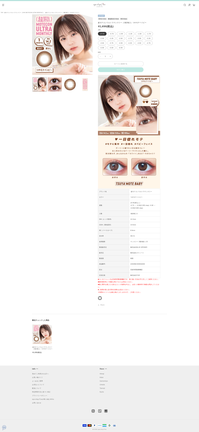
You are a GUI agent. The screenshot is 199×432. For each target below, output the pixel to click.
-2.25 (111, 38)
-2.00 (102, 38)
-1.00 (121, 34)
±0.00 (102, 34)
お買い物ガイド (37, 377)
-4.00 (121, 43)
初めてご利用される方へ (40, 373)
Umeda (102, 384)
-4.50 (139, 43)
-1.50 (139, 34)
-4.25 (130, 43)
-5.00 (102, 48)
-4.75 (148, 43)
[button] (4, 5)
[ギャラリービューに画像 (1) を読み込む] (40, 84)
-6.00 (121, 48)
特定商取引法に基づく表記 (41, 392)
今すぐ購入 (121, 70)
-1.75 (149, 34)
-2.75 (130, 38)
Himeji (102, 373)
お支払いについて (38, 384)
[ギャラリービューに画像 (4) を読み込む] (85, 84)
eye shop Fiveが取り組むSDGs (43, 399)
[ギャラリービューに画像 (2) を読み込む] (55, 84)
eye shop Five (102, 429)
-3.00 (139, 38)
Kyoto (102, 392)
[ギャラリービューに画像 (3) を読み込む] (70, 84)
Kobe (101, 377)
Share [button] (102, 305)
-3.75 (111, 43)
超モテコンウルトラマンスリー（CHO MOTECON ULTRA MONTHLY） (24, 12)
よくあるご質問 (37, 381)
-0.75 (112, 34)
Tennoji (102, 388)
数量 (99, 52)
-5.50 (111, 48)
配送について (36, 388)
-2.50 (121, 38)
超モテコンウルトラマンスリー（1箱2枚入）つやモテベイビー (62, 12)
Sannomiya (104, 381)
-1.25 (130, 34)
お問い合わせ (36, 403)
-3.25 (148, 38)
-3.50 (102, 43)
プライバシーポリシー (39, 395)
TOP (2, 12)
